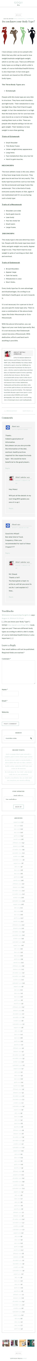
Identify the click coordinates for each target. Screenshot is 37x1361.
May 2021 (17, 1038)
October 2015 (17, 1267)
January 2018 (17, 1175)
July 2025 (17, 866)
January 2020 (17, 1092)
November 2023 (17, 935)
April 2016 (17, 1246)
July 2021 (17, 1031)
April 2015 (17, 1287)
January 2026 (17, 846)
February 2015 (17, 1294)
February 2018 (17, 1171)
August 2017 (17, 1192)
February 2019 (17, 1130)
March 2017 (17, 1209)
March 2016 (17, 1250)
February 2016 (17, 1253)
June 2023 (17, 952)
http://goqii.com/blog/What (19, 625)
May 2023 (17, 955)
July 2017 (17, 1195)
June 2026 (17, 829)
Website (5, 712)
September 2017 (17, 1188)
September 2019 (17, 1106)
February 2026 (17, 843)
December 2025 (17, 849)
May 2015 (17, 1284)
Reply (7, 468)
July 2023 (17, 949)
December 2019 (17, 1096)
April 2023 (17, 959)
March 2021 (17, 1044)
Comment (6, 659)
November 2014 (17, 1305)
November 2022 (17, 976)
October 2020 (17, 1062)
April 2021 (17, 1041)
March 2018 (17, 1168)
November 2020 (17, 1058)
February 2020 (17, 1089)
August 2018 (17, 1151)
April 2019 (17, 1123)
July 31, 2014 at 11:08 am (20, 429)
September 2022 (17, 983)
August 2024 (17, 904)
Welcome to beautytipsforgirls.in (16, 615)
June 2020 (17, 1075)
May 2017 (17, 1202)
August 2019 (17, 1109)
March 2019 (17, 1127)
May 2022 (17, 997)
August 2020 (17, 1068)
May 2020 (17, 1079)
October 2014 (17, 1308)
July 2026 (17, 825)
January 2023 (17, 969)
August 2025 (17, 863)
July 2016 (17, 1236)
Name (5, 689)
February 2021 (17, 1048)
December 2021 (17, 1014)
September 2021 (17, 1024)
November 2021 (17, 1017)
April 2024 (17, 918)
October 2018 (17, 1144)
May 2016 (17, 1243)
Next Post (26, 411)
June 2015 (17, 1281)
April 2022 (17, 1000)
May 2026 (17, 832)
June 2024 (17, 911)
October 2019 (17, 1103)
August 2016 (17, 1233)
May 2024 (17, 914)
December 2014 (17, 1301)
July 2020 (17, 1072)
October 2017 (17, 1185)
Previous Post (11, 411)
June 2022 (17, 993)
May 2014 (17, 1325)
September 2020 (17, 1065)
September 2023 (17, 942)
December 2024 (17, 890)
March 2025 (17, 880)
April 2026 (17, 836)
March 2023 (17, 962)
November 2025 (17, 853)
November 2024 (17, 894)
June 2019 (17, 1116)
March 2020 (17, 1086)
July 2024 (17, 908)
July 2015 (17, 1277)
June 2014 (17, 1322)
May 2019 (17, 1120)
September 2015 (17, 1270)
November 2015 (17, 1264)
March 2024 (17, 921)
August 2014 (17, 1315)
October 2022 (17, 979)
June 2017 (17, 1198)
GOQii (18, 2)
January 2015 (17, 1298)
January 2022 (17, 1010)
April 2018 (17, 1164)
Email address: (18, 795)
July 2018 (17, 1154)
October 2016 (17, 1226)
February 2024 (17, 925)
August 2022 (17, 986)
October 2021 (17, 1021)
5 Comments (30, 18)
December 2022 (17, 973)
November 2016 (17, 1222)
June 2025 (17, 870)
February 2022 (17, 1007)
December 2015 (17, 1260)
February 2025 (17, 884)
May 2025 (17, 873)
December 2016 (17, 1219)
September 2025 (17, 860)
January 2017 (17, 1216)
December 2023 (17, 932)
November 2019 (17, 1099)
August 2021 (17, 1027)
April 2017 (17, 1205)
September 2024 (17, 901)
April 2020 (17, 1082)
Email (5, 701)
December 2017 (17, 1178)
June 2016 (17, 1240)
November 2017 (17, 1181)
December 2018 (17, 1137)
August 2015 (17, 1274)
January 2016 (17, 1257)
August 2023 (17, 945)
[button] (18, 15)
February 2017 (17, 1212)
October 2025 (17, 856)
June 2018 (17, 1157)
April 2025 (17, 877)
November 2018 (17, 1140)
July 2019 (17, 1113)
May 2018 (17, 1161)
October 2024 (17, 897)
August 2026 (17, 822)
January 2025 (17, 887)
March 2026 (17, 839)
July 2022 (17, 990)
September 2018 (17, 1147)
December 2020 (17, 1055)
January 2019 (17, 1133)
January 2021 (17, 1051)
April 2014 (17, 1329)
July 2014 (17, 1318)
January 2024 (17, 928)
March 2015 (17, 1291)
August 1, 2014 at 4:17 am (20, 527)
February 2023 (17, 966)
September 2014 (17, 1311)
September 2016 (17, 1229)
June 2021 (17, 1034)
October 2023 (17, 938)
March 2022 (17, 1003)
